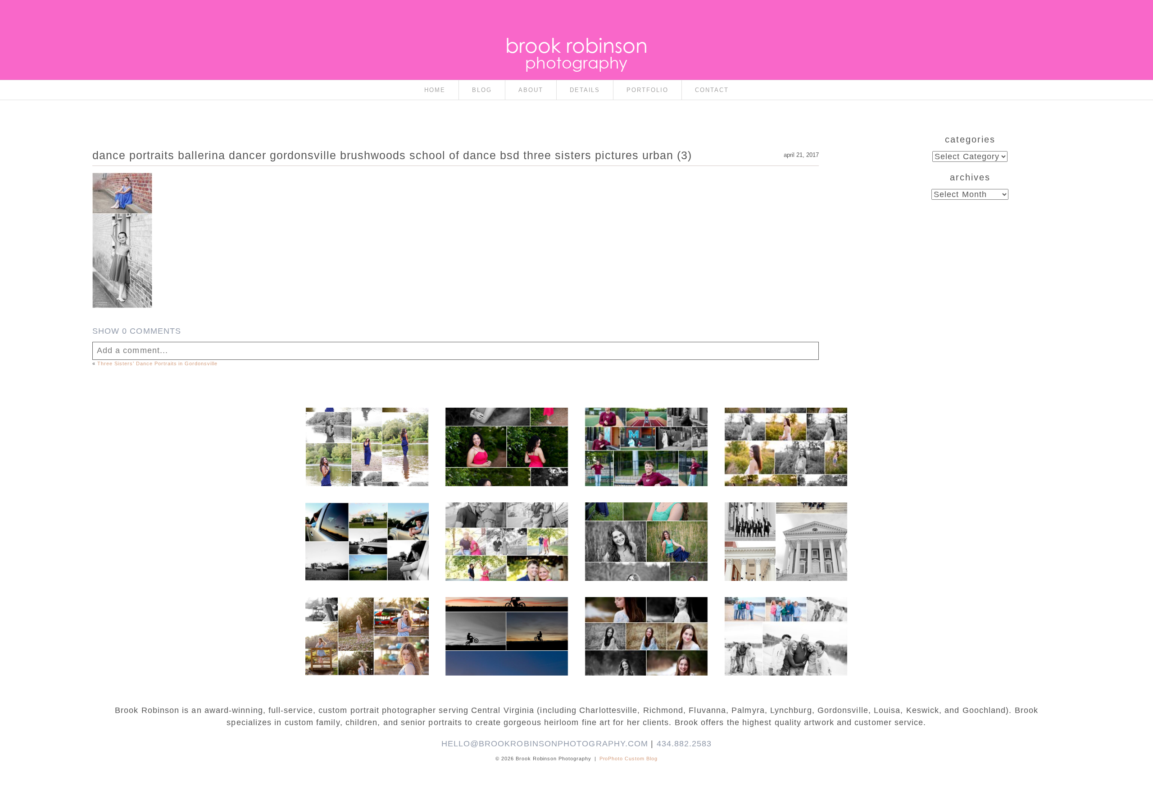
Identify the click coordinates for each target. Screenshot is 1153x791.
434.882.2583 (684, 743)
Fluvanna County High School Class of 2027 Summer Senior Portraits (366, 428)
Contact (712, 90)
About (530, 90)
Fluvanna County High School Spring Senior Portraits (785, 428)
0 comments (136, 331)
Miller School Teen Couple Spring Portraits (506, 519)
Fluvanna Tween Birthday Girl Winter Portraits (646, 614)
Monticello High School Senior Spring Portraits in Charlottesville (646, 523)
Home (434, 90)
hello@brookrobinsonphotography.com (545, 743)
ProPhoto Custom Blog (628, 758)
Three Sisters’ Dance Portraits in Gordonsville (157, 363)
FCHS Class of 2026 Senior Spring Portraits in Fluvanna (506, 428)
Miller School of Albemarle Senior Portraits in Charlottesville (646, 433)
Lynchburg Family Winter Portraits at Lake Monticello (785, 618)
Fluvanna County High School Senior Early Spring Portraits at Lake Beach (366, 623)
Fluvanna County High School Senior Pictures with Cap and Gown (366, 523)
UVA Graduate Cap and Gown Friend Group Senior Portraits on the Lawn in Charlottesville (785, 528)
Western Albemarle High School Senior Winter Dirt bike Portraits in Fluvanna (506, 618)
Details (585, 90)
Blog (482, 90)
